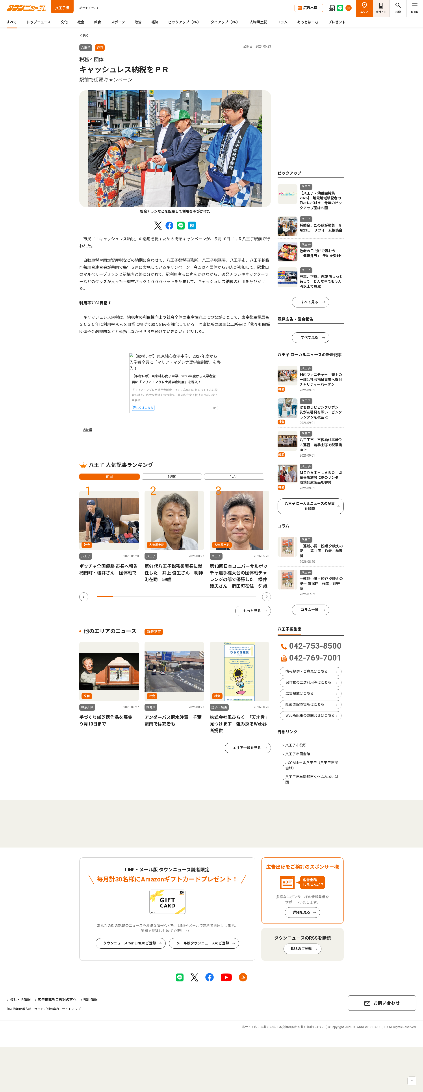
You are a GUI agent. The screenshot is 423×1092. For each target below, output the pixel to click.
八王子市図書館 (297, 754)
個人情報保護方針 (19, 1009)
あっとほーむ (307, 22)
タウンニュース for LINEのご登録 (129, 943)
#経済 (87, 430)
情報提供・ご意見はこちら (307, 671)
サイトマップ (71, 1009)
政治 (138, 22)
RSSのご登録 (301, 949)
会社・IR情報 (20, 1000)
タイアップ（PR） (225, 22)
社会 (80, 22)
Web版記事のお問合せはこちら (310, 715)
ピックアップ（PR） (184, 22)
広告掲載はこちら (300, 693)
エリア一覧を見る (247, 748)
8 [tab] (216, 596)
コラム (282, 22)
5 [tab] (168, 596)
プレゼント (337, 22)
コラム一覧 (309, 610)
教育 (97, 22)
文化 (64, 22)
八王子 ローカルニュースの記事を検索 (310, 506)
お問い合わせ (386, 1003)
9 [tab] (232, 596)
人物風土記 (258, 22)
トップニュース (38, 22)
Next (266, 596)
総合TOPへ (87, 8)
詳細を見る (301, 912)
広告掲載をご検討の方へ (57, 1000)
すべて (12, 22)
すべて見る (309, 302)
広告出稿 (310, 8)
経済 (154, 22)
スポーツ (118, 22)
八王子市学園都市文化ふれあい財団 (311, 779)
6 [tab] (185, 596)
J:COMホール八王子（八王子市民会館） (311, 765)
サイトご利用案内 (46, 1009)
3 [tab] (137, 596)
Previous (83, 596)
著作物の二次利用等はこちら (308, 682)
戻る (86, 35)
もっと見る (252, 611)
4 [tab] (153, 596)
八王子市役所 (295, 745)
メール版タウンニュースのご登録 (202, 943)
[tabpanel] (175, 152)
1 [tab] (105, 596)
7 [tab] (200, 596)
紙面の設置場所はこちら (305, 704)
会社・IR (381, 11)
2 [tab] (121, 596)
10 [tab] (248, 596)
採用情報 (90, 1000)
